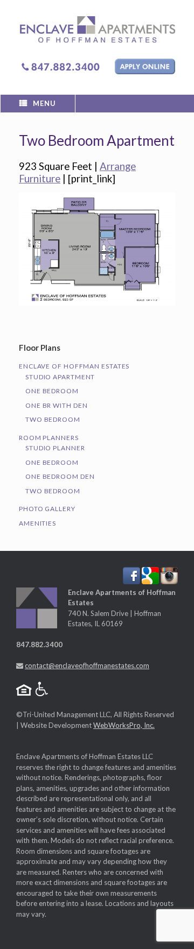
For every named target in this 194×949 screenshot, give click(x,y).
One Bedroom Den (60, 476)
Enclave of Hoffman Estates (74, 366)
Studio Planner (55, 448)
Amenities (37, 523)
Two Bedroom (52, 419)
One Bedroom (52, 391)
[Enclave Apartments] (97, 29)
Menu (44, 103)
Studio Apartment (60, 377)
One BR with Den (56, 405)
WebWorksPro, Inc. (124, 725)
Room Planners (49, 438)
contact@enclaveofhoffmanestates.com (87, 665)
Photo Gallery (47, 509)
